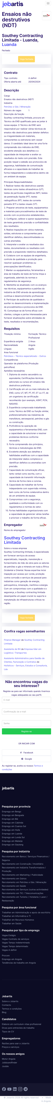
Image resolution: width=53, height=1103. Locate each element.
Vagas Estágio (9, 935)
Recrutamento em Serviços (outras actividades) (25, 889)
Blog (4, 1012)
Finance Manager (12, 640)
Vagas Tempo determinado (15, 946)
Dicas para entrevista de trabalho (18, 1028)
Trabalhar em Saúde (11, 923)
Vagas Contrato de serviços (15, 939)
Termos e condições (12, 1008)
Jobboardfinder (9, 1062)
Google (28, 759)
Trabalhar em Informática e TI (16, 916)
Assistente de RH (12, 649)
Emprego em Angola (12, 959)
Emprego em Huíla (11, 830)
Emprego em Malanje (12, 841)
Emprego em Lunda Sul (13, 837)
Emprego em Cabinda (12, 822)
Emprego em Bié (10, 819)
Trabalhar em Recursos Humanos (18, 919)
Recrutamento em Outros (14, 878)
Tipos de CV (8, 1031)
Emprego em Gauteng (12, 844)
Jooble (5, 1066)
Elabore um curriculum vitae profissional (21, 1024)
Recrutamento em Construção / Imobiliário (22, 864)
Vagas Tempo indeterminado (16, 942)
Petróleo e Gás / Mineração (17, 106)
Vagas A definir (9, 950)
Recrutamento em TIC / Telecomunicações (22, 893)
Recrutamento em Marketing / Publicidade (22, 875)
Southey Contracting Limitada (24, 540)
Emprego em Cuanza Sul (14, 826)
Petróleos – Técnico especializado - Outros (25, 356)
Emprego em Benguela (13, 815)
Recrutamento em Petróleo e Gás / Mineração (24, 882)
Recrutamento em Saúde (14, 886)
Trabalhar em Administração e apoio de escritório (26, 912)
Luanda (9, 44)
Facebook (28, 752)
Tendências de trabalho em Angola (19, 962)
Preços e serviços (10, 1047)
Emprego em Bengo (11, 811)
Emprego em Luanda (12, 833)
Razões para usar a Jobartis (15, 1043)
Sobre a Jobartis (10, 1001)
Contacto (6, 1005)
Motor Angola (8, 1059)
